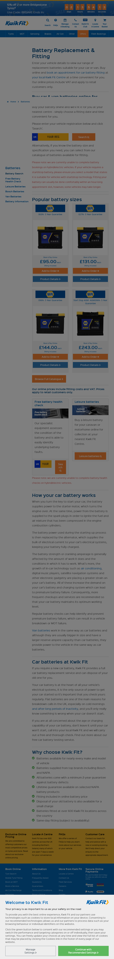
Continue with (82, 951)
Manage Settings (29, 951)
